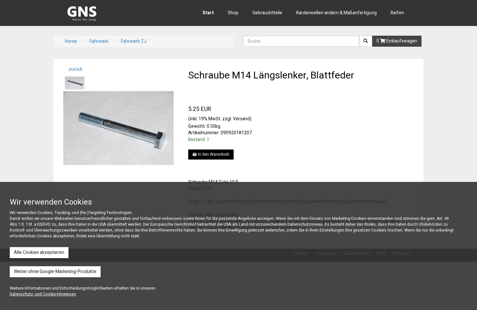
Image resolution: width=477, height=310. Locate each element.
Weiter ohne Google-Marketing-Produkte (55, 271)
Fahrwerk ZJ (133, 41)
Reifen (397, 12)
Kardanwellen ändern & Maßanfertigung (336, 12)
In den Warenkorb (213, 154)
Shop (233, 12)
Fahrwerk (99, 41)
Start (208, 12)
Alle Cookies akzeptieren (39, 252)
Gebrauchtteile (267, 12)
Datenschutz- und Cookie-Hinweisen (43, 294)
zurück (74, 69)
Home (71, 41)
